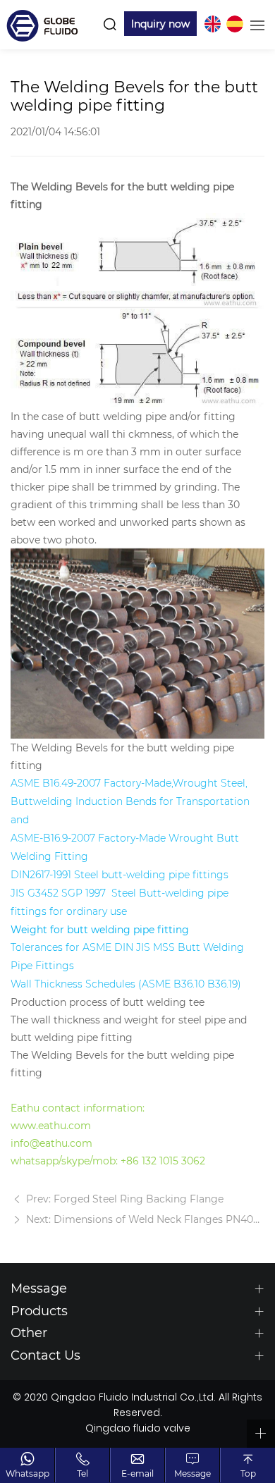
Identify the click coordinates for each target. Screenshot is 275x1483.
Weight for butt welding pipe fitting (100, 929)
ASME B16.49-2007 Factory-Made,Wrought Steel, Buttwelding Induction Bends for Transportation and (130, 801)
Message (192, 1473)
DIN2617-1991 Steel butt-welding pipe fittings (119, 874)
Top (248, 1473)
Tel (82, 1473)
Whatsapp (27, 1473)
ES (234, 24)
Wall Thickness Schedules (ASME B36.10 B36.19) (126, 984)
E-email (137, 1473)
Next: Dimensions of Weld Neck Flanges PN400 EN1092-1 (143, 1219)
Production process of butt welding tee (107, 1002)
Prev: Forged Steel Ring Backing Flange (123, 1198)
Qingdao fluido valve (137, 1429)
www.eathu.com (51, 1125)
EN (212, 24)
